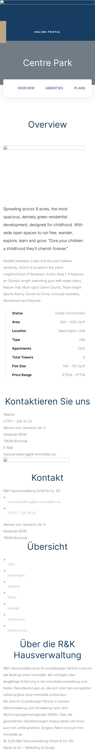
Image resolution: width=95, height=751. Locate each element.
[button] (47, 32)
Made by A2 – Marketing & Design (29, 747)
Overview (26, 88)
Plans (79, 88)
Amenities (54, 88)
